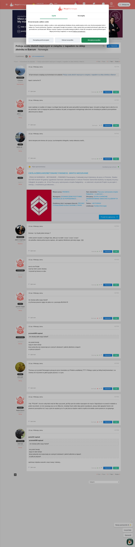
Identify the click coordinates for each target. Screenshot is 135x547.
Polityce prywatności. (79, 31)
